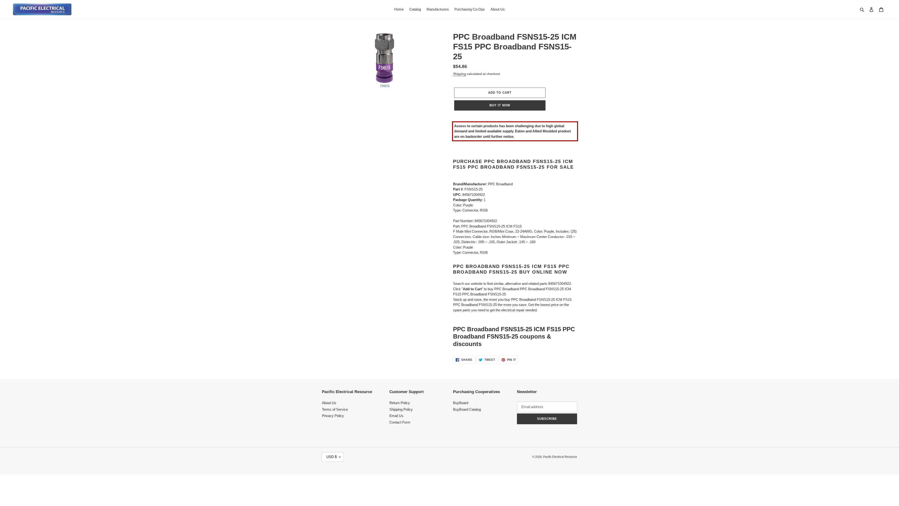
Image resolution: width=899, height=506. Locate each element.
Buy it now (500, 105)
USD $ (331, 457)
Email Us (396, 416)
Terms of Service (335, 409)
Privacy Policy (333, 416)
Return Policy (399, 403)
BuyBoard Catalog (467, 409)
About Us (329, 403)
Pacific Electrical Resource (560, 456)
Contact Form (399, 422)
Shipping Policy (401, 409)
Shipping (459, 74)
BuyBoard (460, 403)
